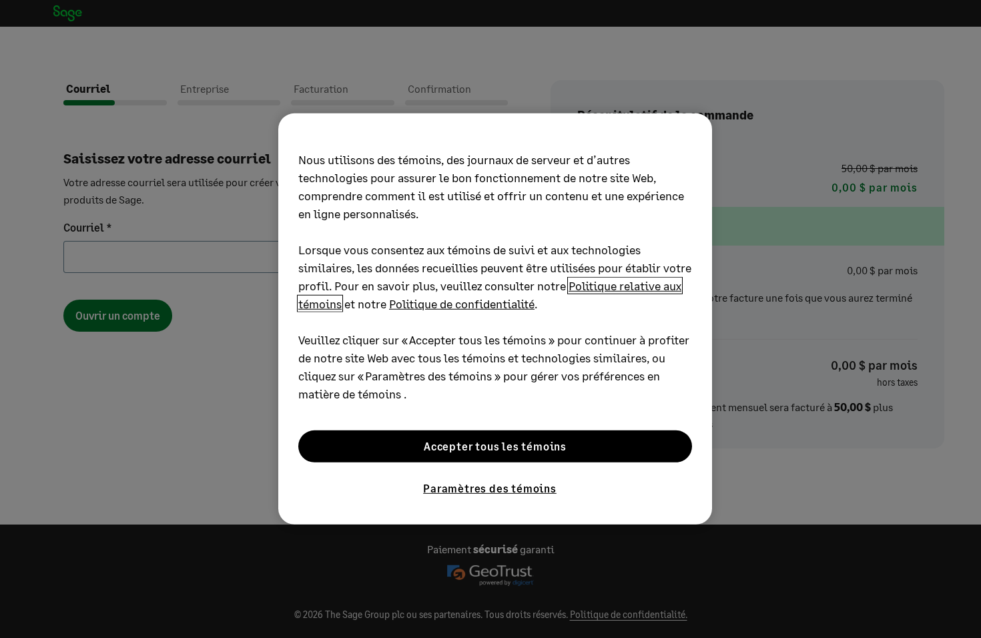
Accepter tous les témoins (495, 446)
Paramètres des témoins (490, 488)
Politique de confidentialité (462, 303)
